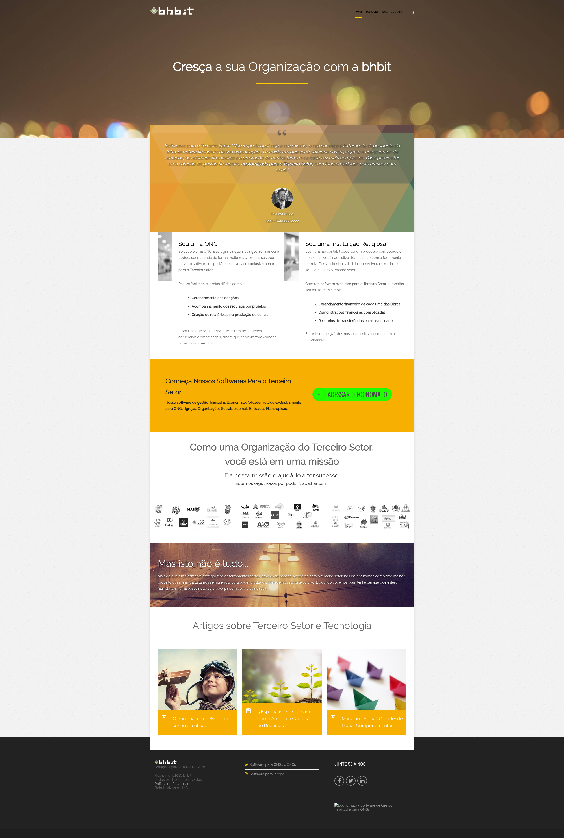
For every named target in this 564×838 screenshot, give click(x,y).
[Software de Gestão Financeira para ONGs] (371, 809)
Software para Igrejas (267, 774)
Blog (384, 11)
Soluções (372, 11)
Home (358, 11)
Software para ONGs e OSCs (273, 764)
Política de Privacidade (173, 784)
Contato (396, 11)
